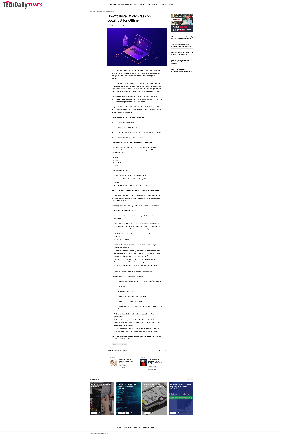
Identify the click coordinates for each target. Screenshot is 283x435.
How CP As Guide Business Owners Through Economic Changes (180, 62)
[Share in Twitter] (159, 350)
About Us (118, 427)
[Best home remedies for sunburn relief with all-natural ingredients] (122, 363)
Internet (123, 412)
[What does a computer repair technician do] (102, 398)
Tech (128, 412)
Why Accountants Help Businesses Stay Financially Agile (181, 70)
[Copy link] (165, 350)
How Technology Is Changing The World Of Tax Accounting (182, 53)
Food (120, 365)
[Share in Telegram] (162, 350)
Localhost (124, 344)
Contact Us (154, 427)
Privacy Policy (145, 427)
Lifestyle (124, 365)
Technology (110, 25)
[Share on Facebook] (156, 350)
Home (91, 11)
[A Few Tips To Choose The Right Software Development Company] (128, 398)
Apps (119, 412)
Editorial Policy (127, 427)
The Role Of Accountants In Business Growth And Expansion (181, 45)
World (155, 366)
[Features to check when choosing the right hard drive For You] (154, 398)
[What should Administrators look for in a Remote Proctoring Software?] (181, 398)
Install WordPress (116, 344)
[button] (280, 4)
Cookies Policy (136, 427)
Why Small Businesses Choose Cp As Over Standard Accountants (182, 38)
